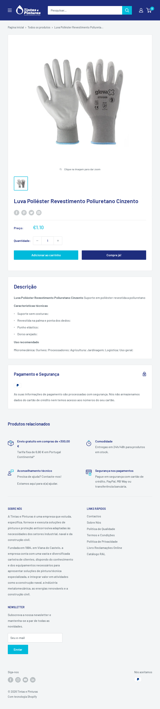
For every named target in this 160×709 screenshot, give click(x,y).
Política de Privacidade (102, 541)
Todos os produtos (39, 27)
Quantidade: (22, 240)
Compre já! (114, 255)
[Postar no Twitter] (31, 212)
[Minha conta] (141, 10)
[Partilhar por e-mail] (39, 212)
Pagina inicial (16, 27)
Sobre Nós (94, 522)
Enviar (18, 649)
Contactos (94, 516)
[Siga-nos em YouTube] (25, 680)
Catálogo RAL (96, 554)
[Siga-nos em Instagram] (18, 680)
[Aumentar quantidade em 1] (58, 241)
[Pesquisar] (127, 10)
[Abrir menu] (10, 10)
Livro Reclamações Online (104, 547)
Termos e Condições (101, 535)
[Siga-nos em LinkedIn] (33, 680)
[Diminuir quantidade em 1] (37, 241)
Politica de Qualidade (101, 529)
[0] (149, 10)
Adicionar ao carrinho (46, 255)
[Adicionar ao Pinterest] (24, 212)
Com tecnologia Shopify (22, 696)
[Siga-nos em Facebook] (10, 680)
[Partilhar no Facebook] (16, 212)
